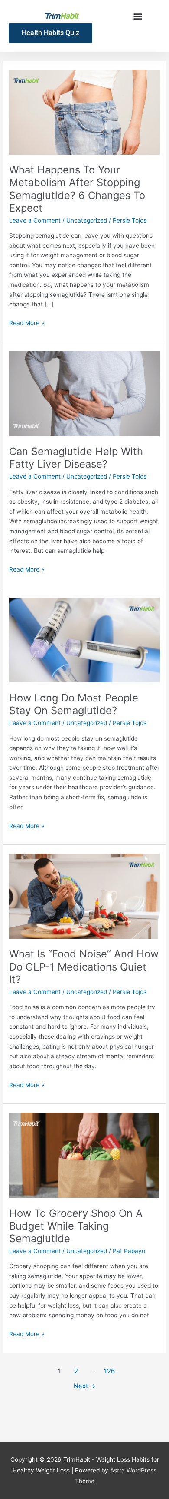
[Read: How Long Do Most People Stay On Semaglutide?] (84, 639)
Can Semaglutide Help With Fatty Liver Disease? (76, 457)
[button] (137, 16)
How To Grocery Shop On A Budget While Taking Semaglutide (76, 1226)
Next (85, 1386)
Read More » (26, 322)
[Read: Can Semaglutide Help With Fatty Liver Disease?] (84, 392)
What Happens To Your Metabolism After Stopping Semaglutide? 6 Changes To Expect (77, 188)
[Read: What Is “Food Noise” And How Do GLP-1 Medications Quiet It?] (84, 895)
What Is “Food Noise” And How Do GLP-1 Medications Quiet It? (84, 966)
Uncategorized (86, 220)
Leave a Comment (35, 220)
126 (109, 1371)
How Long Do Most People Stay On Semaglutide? (73, 704)
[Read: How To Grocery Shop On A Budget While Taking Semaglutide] (84, 1154)
